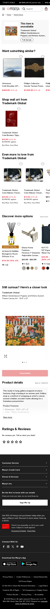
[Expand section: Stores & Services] (25, 476)
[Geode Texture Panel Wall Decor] (34, 68)
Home (9, 15)
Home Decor (18, 15)
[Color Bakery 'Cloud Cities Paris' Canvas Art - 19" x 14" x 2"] (12, 175)
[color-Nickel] (36, 268)
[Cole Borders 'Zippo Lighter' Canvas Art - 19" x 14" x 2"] (11, 118)
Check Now (31, 531)
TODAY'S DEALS (9, 3)
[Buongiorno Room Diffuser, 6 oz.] (11, 233)
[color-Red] (43, 268)
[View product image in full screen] (5, 356)
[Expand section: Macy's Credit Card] (25, 469)
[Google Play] (29, 563)
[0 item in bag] (46, 9)
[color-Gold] (32, 268)
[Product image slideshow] (25, 334)
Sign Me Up (25, 502)
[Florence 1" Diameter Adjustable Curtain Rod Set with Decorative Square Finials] (31, 233)
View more (7, 417)
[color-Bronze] (27, 268)
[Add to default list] (20, 56)
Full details (27, 40)
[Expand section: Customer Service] (25, 463)
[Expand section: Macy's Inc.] (25, 483)
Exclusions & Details (18, 531)
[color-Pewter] (23, 268)
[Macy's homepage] (3, 15)
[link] (12, 86)
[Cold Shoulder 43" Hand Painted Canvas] (12, 68)
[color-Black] (47, 268)
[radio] (24, 268)
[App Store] (9, 563)
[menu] (3, 8)
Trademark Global (28, 30)
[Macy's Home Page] (13, 9)
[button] (25, 334)
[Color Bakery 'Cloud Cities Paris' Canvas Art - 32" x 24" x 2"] (34, 175)
